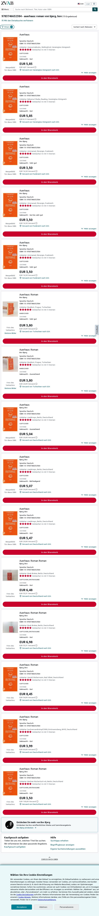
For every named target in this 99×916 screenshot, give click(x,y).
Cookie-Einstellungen (25, 894)
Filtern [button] (8, 27)
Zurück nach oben (49, 859)
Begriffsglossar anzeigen (62, 844)
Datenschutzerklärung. (47, 899)
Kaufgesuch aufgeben (15, 846)
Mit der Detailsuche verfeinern (18, 20)
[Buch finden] (95, 9)
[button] (88, 72)
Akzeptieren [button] (22, 907)
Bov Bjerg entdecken (25, 828)
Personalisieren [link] (66, 907)
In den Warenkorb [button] (49, 78)
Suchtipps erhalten (59, 840)
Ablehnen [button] (43, 907)
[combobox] (53, 9)
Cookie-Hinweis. (24, 897)
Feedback (97, 330)
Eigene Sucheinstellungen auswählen (68, 849)
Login (88, 4)
